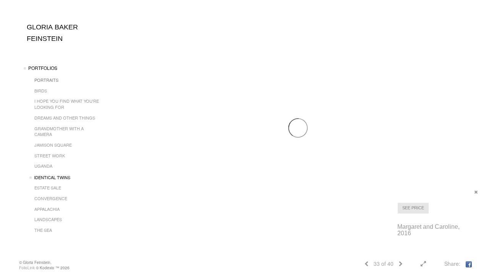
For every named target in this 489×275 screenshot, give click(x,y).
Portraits (46, 80)
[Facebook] (469, 263)
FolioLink (27, 267)
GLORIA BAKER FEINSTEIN (52, 32)
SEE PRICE (413, 207)
